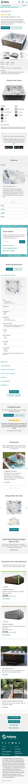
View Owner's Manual (14, 395)
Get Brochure (5, 27)
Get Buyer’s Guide (14, 721)
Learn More (7, 482)
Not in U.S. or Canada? (9, 250)
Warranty (4, 385)
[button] (7, 781)
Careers (17, 756)
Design (3, 377)
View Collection (6, 598)
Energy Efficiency (8, 369)
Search (22, 241)
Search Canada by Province (10, 248)
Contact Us (18, 749)
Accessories (5, 381)
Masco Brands (5, 754)
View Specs (14, 391)
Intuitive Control (8, 373)
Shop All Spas (14, 529)
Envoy (14, 518)
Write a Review (20, 415)
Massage (4, 362)
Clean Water (5, 366)
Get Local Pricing (16, 27)
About (3, 749)
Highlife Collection (6, 5)
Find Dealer (14, 725)
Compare (9, 269)
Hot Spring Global (6, 751)
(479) (9, 14)
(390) (17, 521)
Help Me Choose (14, 550)
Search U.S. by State (8, 245)
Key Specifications (8, 275)
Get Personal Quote (14, 717)
